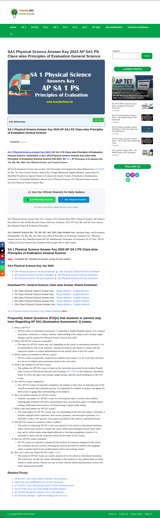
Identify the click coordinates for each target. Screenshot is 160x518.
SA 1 (55, 27)
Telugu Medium (64, 291)
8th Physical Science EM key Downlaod (78, 278)
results (57, 452)
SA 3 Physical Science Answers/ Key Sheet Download (34, 311)
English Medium (80, 291)
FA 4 (75, 27)
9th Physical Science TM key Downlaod (34, 275)
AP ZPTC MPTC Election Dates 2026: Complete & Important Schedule (124, 106)
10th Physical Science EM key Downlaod (79, 271)
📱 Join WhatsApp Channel (39, 200)
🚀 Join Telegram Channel (73, 200)
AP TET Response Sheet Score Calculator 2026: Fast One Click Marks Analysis (130, 97)
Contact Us (123, 514)
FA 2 (46, 27)
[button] (11, 34)
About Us (112, 514)
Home (13, 27)
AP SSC (96, 27)
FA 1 (23, 27)
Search (116, 51)
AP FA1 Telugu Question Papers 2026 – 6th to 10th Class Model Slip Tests (126, 141)
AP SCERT (99, 169)
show (24, 142)
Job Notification (114, 27)
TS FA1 (34, 27)
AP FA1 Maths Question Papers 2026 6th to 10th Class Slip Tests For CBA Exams (125, 129)
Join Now (98, 120)
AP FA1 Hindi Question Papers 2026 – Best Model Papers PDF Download (124, 117)
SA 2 (84, 27)
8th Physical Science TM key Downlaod (34, 278)
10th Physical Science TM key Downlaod (34, 271)
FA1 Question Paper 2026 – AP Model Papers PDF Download (124, 151)
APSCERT (71, 371)
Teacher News (29, 514)
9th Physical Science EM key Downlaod (78, 275)
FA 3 (65, 27)
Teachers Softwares (138, 27)
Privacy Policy (136, 514)
